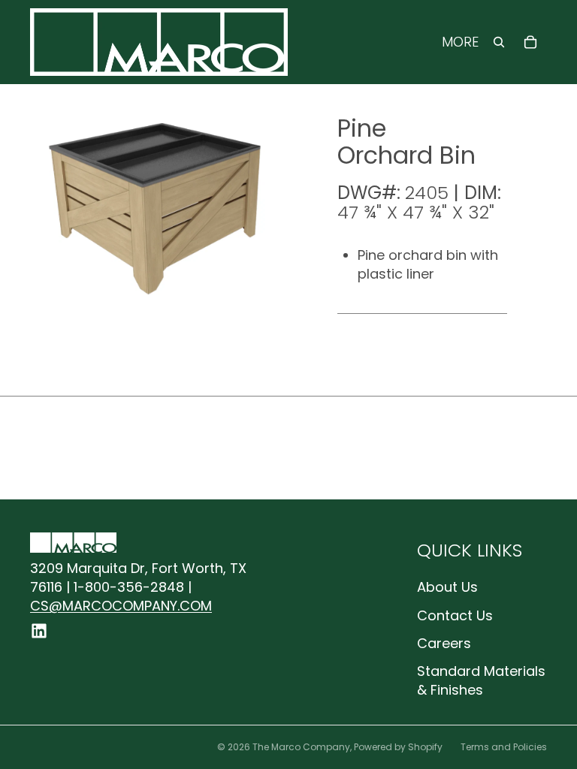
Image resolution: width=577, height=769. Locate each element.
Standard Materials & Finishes (481, 680)
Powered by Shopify (398, 746)
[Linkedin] (39, 631)
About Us (447, 587)
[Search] (498, 42)
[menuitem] (460, 42)
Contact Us (455, 615)
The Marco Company (301, 746)
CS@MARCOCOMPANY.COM (121, 605)
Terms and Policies (504, 746)
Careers (444, 643)
